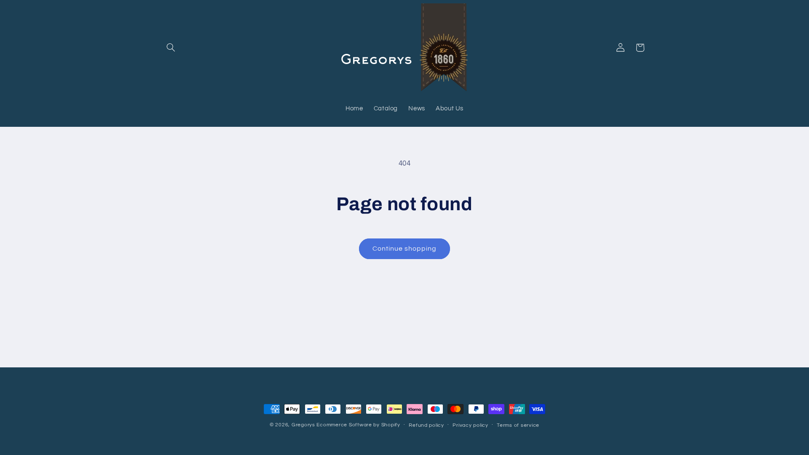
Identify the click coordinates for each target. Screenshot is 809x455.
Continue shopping (404, 248)
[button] (171, 47)
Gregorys (303, 425)
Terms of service (518, 425)
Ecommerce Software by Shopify (358, 425)
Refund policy (426, 425)
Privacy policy (470, 425)
